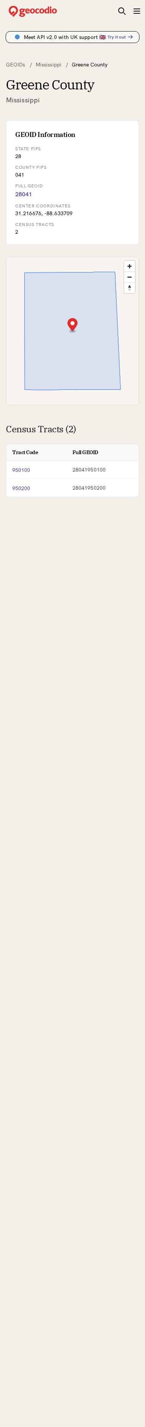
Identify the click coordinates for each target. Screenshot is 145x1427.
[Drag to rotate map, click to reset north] (129, 287)
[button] (73, 325)
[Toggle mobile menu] (137, 11)
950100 (21, 470)
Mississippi (48, 64)
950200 (21, 488)
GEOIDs (15, 64)
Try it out (116, 37)
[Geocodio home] (44, 11)
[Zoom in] (129, 266)
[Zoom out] (129, 277)
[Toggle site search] (122, 11)
